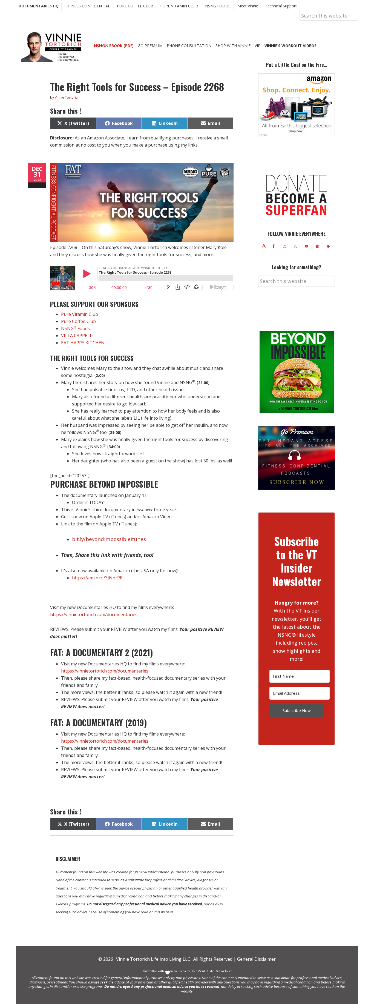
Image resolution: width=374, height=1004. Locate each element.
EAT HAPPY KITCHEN (83, 343)
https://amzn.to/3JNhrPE (97, 578)
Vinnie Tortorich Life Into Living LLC (153, 959)
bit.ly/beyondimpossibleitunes (109, 539)
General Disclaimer (256, 959)
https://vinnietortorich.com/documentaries (93, 614)
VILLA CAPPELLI (77, 336)
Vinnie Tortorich (53, 46)
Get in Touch (224, 971)
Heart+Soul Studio (202, 971)
